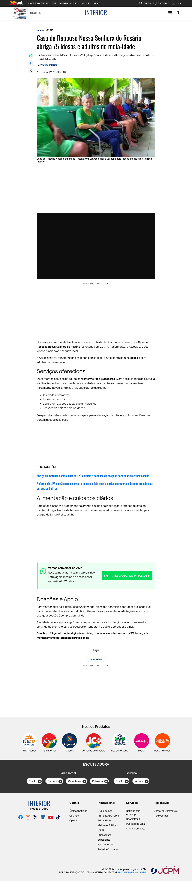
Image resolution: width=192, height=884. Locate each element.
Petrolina (99, 781)
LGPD (101, 830)
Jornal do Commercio (166, 810)
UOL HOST (51, 3)
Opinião (73, 820)
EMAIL (180, 3)
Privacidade (104, 820)
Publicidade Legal (135, 823)
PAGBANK (63, 3)
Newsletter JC (133, 819)
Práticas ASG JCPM (108, 815)
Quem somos (105, 810)
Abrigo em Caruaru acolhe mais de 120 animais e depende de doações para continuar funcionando (93, 475)
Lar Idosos (96, 659)
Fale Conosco (105, 844)
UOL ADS (97, 3)
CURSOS (74, 3)
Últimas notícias (78, 810)
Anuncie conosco (135, 828)
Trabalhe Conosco (108, 849)
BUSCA (147, 3)
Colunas (74, 815)
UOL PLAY (85, 3)
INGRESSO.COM (36, 3)
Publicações (104, 835)
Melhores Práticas (108, 825)
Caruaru (54, 781)
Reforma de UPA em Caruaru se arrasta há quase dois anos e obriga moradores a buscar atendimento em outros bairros (95, 486)
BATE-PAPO (163, 3)
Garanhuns (76, 781)
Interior (141, 781)
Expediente (104, 839)
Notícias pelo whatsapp (133, 812)
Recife (34, 781)
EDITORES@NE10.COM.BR (132, 872)
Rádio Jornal (161, 815)
